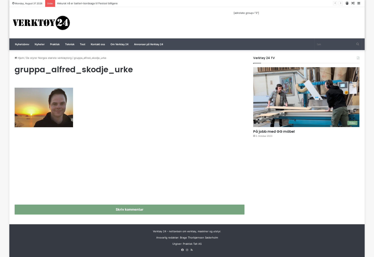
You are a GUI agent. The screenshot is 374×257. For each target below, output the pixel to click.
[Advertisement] (129, 167)
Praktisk (55, 44)
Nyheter (40, 44)
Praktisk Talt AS (192, 243)
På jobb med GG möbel (274, 131)
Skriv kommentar (129, 209)
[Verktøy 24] (41, 23)
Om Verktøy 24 (119, 44)
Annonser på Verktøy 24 (148, 44)
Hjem (20, 57)
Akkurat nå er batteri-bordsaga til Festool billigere (87, 3)
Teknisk (69, 44)
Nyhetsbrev (22, 44)
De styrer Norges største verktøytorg (49, 57)
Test (82, 44)
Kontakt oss (98, 44)
